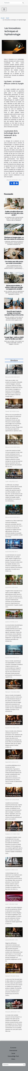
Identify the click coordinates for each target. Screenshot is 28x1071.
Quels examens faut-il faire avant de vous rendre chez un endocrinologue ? (14, 866)
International (13, 1050)
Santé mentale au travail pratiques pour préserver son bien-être (14, 444)
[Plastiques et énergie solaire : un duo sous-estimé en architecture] (14, 229)
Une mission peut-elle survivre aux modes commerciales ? (14, 262)
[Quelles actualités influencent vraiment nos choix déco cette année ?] (14, 203)
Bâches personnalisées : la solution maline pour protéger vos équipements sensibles (14, 287)
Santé (7, 18)
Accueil (2, 18)
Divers (13, 1059)
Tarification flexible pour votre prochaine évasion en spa (14, 408)
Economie (13, 1047)
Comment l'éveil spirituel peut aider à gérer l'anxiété (14, 795)
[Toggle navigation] (4, 9)
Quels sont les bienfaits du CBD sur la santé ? (14, 935)
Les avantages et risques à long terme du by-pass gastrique (14, 829)
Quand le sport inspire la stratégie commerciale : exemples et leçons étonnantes (14, 313)
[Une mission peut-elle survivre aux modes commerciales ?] (14, 253)
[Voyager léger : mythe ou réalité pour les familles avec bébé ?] (14, 329)
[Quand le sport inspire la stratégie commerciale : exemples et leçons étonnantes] (14, 303)
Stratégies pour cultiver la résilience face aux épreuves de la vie (14, 654)
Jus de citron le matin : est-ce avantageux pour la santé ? (14, 972)
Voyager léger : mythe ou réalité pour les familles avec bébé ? (14, 338)
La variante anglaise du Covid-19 (14, 1006)
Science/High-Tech (13, 1056)
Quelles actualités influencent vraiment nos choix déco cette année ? (14, 213)
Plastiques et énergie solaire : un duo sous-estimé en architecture (14, 238)
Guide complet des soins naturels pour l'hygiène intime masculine (14, 584)
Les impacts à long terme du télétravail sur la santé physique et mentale (14, 478)
